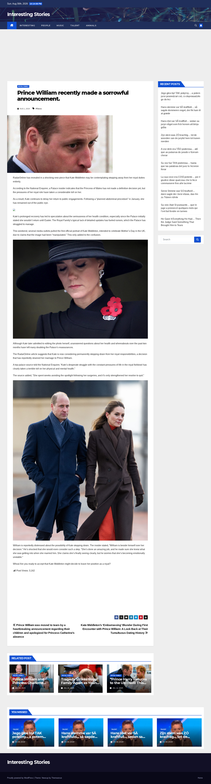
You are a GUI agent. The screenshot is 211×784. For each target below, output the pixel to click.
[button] (196, 25)
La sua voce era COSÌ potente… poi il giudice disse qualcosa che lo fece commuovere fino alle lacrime (180, 180)
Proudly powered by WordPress (20, 778)
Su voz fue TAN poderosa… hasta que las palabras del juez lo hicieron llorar (180, 166)
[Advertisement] (105, 51)
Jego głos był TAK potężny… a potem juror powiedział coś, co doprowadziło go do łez (180, 96)
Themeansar (57, 778)
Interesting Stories (28, 14)
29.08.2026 (20, 742)
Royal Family (23, 86)
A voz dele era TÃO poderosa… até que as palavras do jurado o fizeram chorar (179, 152)
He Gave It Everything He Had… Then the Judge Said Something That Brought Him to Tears (181, 222)
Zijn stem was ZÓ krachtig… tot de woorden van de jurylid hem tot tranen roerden (180, 138)
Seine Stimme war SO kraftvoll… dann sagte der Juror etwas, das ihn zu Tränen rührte (179, 194)
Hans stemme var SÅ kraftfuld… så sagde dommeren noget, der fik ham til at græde (181, 110)
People (45, 25)
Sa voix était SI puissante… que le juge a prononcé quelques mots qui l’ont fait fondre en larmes (179, 208)
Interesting (27, 25)
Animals (91, 25)
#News (39, 108)
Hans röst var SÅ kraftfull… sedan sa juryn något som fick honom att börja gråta (180, 124)
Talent (75, 25)
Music (60, 25)
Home (200, 778)
